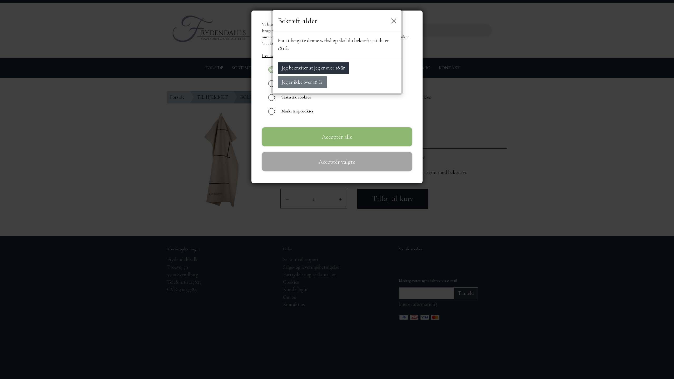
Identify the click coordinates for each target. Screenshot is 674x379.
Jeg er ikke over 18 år (302, 82)
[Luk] (394, 21)
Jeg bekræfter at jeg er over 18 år (313, 68)
